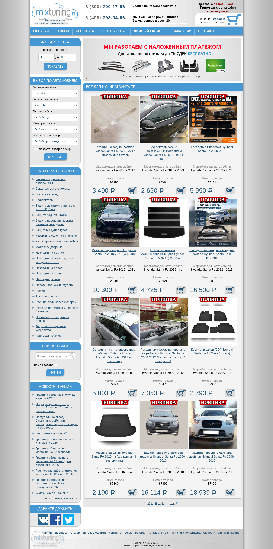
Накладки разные (48, 279)
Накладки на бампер (50, 252)
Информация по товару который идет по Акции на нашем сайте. (54, 407)
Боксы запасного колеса (53, 188)
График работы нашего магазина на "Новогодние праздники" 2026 (53, 461)
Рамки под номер (48, 296)
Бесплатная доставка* (51, 433)
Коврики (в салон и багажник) (56, 235)
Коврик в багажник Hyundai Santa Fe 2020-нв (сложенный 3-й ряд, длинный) (114, 456)
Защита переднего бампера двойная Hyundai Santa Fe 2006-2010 (212, 456)
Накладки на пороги (50, 273)
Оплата (63, 31)
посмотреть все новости (60, 498)
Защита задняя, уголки (52, 215)
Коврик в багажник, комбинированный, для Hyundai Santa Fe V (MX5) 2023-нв (163, 253)
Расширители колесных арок (56, 302)
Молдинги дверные (49, 247)
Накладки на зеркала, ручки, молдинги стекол (55, 260)
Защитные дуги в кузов (51, 230)
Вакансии (182, 31)
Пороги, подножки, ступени (55, 285)
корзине (219, 18)
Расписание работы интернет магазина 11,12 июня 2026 (56, 472)
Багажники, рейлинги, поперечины (51, 180)
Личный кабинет (150, 31)
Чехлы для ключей (49, 335)
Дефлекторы (44, 199)
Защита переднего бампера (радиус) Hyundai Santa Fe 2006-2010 (163, 456)
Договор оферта (94, 532)
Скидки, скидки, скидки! (52, 492)
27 (172, 503)
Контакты (207, 31)
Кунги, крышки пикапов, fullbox (57, 241)
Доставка (85, 31)
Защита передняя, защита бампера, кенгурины (54, 222)
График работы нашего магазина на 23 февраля (53, 450)
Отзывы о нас (113, 31)
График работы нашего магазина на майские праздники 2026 (52, 483)
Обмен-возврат (135, 532)
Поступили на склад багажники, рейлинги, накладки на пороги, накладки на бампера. (57, 422)
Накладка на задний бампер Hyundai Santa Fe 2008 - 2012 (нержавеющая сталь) (114, 150)
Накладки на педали (50, 267)
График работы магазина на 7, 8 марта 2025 (55, 440)
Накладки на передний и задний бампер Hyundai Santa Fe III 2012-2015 (212, 253)
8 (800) (105, 6)
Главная (41, 31)
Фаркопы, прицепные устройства (51, 328)
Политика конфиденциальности (193, 532)
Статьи (75, 532)
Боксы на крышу (47, 194)
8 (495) (105, 17)
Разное (41, 290)
